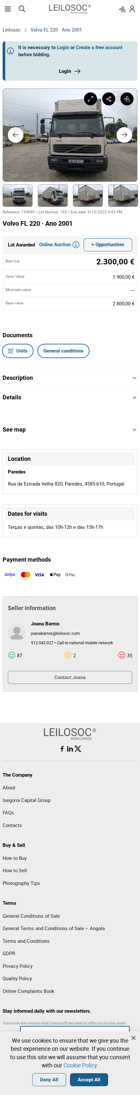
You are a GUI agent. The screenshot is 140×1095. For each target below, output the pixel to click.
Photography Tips (21, 883)
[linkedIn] (70, 749)
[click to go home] (70, 9)
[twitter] (78, 749)
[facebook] (62, 749)
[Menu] (8, 9)
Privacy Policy (18, 966)
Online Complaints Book (28, 991)
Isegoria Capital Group (26, 800)
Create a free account (99, 47)
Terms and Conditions (26, 941)
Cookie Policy (80, 1065)
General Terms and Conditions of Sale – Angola (54, 928)
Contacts (12, 825)
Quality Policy (17, 978)
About (9, 787)
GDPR (9, 953)
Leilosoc (12, 29)
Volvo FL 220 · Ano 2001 (56, 29)
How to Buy (15, 858)
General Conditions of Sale (31, 916)
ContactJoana (70, 677)
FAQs (8, 812)
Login (63, 47)
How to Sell (15, 870)
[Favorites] (122, 9)
